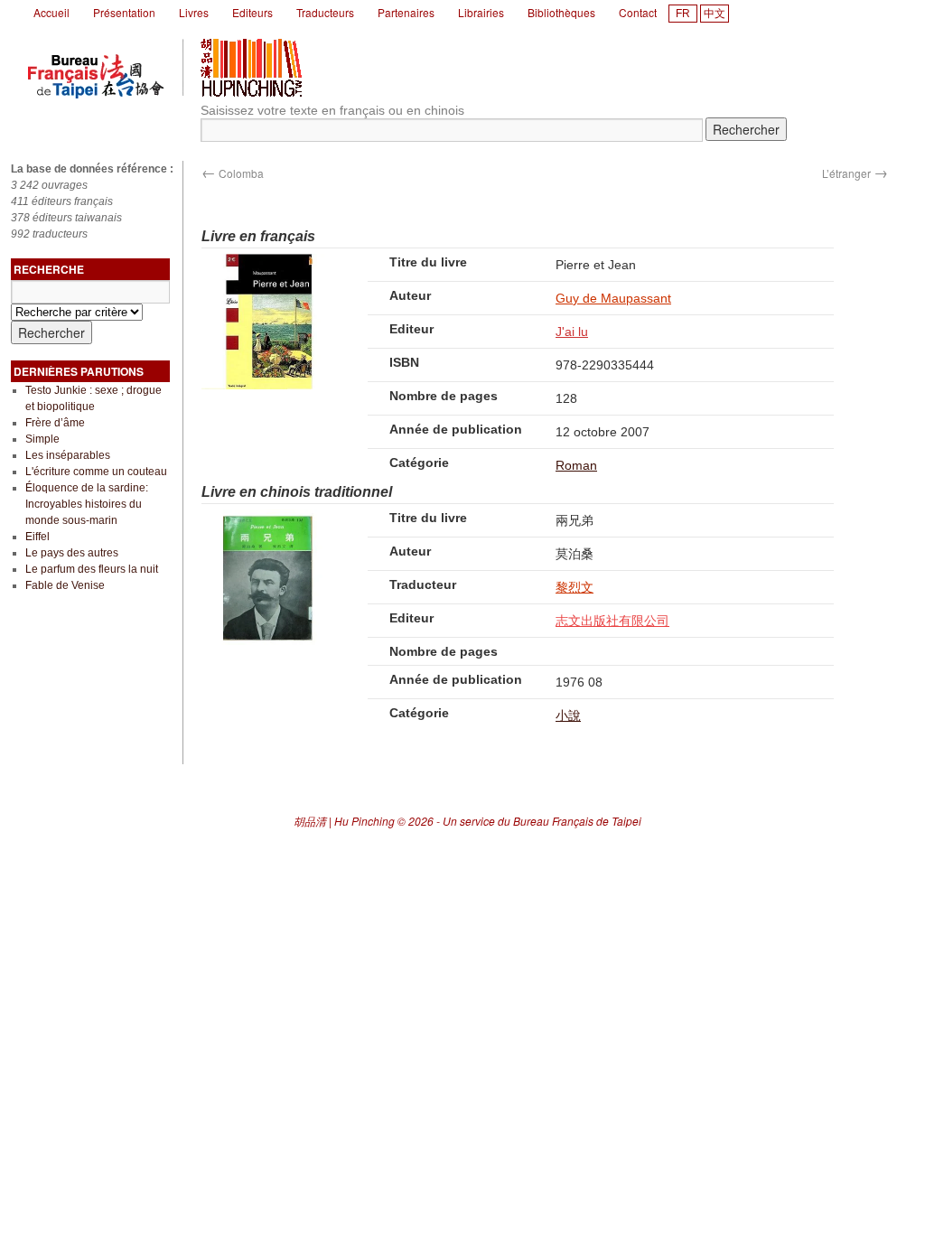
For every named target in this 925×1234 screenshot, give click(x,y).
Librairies (481, 12)
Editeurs (252, 12)
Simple (42, 439)
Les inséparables (67, 455)
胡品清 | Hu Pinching (344, 820)
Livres (194, 12)
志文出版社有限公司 (612, 620)
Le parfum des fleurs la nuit (91, 569)
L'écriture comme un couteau (96, 471)
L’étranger (855, 173)
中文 (714, 13)
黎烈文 (574, 587)
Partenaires (406, 12)
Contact (638, 12)
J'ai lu (572, 331)
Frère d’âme (55, 422)
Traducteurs (325, 12)
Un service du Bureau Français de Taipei (542, 820)
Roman (576, 465)
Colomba (232, 173)
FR (683, 13)
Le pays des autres (71, 553)
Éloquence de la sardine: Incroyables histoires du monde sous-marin (86, 504)
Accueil (51, 12)
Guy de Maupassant (613, 298)
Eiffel (37, 536)
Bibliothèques (561, 12)
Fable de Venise (65, 585)
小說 (568, 715)
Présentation (124, 12)
